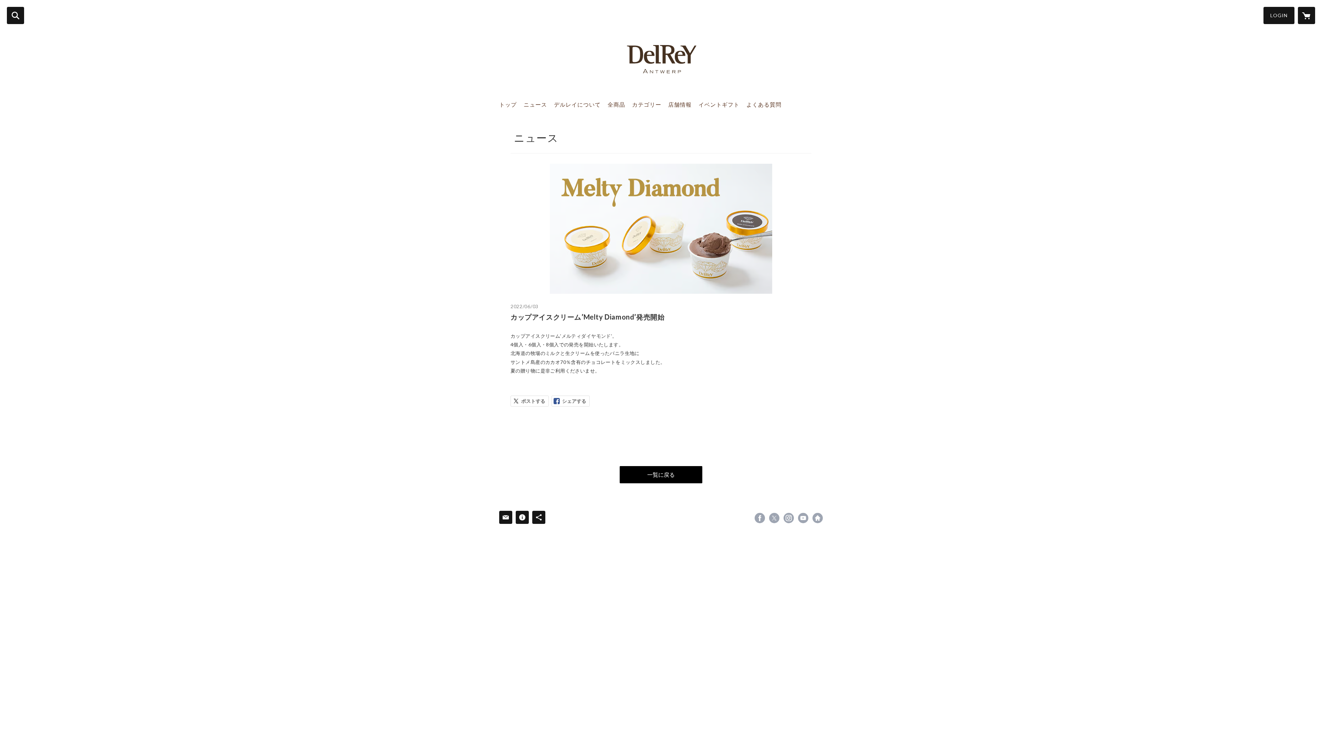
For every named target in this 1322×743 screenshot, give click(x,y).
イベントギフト (719, 104)
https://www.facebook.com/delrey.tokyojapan (760, 518)
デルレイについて (577, 104)
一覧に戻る (661, 474)
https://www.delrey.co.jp (817, 518)
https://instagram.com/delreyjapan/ (789, 518)
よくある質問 (763, 104)
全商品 (616, 104)
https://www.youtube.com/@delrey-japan (803, 518)
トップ (508, 104)
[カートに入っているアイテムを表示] (1306, 15)
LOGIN (1279, 15)
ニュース (535, 104)
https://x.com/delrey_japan (774, 518)
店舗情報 (680, 104)
